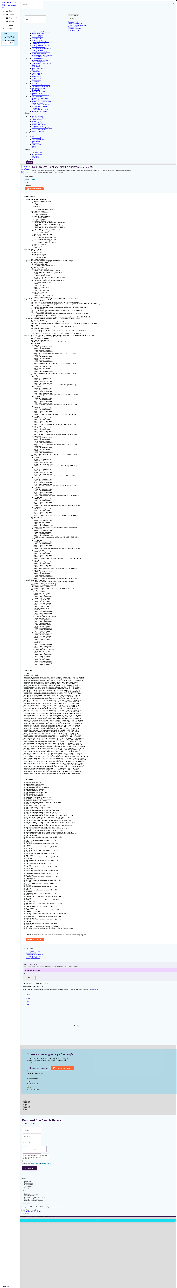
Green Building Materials (39, 62)
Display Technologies (38, 33)
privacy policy (94, 989)
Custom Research (29, 1195)
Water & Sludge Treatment (39, 111)
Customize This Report (40, 1068)
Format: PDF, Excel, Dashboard (34, 954)
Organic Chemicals (37, 103)
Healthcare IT (36, 75)
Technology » (36, 83)
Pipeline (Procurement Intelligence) (34, 1197)
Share (28, 995)
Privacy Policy (34, 1163)
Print (27, 1004)
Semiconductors (36, 38)
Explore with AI (8, 43)
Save (27, 1001)
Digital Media (36, 90)
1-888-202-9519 (37, 1211)
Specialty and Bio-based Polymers (42, 48)
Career (33, 148)
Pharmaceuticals (36, 80)
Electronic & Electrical (74, 28)
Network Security (37, 93)
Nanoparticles (36, 65)
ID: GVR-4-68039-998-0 (33, 951)
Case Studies (35, 156)
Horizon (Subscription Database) (33, 1200)
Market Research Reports (39, 124)
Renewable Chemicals (38, 47)
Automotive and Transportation (41, 85)
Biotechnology (36, 71)
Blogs (33, 159)
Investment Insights (37, 123)
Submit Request (29, 1168)
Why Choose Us (36, 138)
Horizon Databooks (37, 121)
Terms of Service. (46, 1163)
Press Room (35, 157)
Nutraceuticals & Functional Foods (42, 55)
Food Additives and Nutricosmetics (42, 45)
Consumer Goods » (73, 22)
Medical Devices (36, 76)
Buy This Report (30, 978)
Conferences (35, 143)
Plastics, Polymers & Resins (40, 109)
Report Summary (29, 176)
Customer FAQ (28, 1181)
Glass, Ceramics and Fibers (39, 68)
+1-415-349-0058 (26, 1211)
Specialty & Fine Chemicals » (40, 42)
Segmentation (28, 182)
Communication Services (39, 88)
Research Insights (37, 152)
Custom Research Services (39, 118)
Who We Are (35, 136)
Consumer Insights (37, 119)
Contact (34, 146)
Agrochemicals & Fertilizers (40, 98)
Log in (29, 161)
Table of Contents (30, 179)
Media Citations (36, 144)
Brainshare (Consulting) (31, 1194)
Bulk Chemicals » (37, 96)
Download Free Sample (35, 188)
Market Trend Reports (38, 126)
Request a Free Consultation (35, 939)
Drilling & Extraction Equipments (41, 101)
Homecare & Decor (74, 30)
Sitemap (26, 1188)
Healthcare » (35, 70)
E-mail (28, 998)
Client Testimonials (37, 141)
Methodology (28, 185)
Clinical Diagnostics (37, 73)
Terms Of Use (28, 1186)
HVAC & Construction (38, 91)
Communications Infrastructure (41, 86)
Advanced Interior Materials (40, 60)
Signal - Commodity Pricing (40, 129)
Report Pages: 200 (31, 953)
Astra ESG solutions (38, 131)
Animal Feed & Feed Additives (41, 52)
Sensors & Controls (37, 40)
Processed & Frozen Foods (39, 57)
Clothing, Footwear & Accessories (78, 25)
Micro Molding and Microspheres (41, 63)
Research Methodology (38, 139)
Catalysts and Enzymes (38, 43)
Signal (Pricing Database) (31, 1199)
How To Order (28, 1183)
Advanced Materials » (38, 58)
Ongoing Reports (37, 154)
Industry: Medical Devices (33, 958)
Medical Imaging (36, 78)
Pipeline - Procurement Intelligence (42, 128)
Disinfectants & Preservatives (40, 100)
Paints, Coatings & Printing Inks (41, 105)
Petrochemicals (36, 108)
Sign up (29, 162)
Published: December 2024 (33, 956)
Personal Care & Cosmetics (40, 106)
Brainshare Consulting (38, 116)
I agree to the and (37, 1163)
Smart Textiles (36, 66)
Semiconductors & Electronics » (41, 32)
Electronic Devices (37, 37)
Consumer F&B (72, 27)
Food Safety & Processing (39, 53)
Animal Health (36, 81)
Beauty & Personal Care (75, 23)
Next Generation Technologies (40, 95)
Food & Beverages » (38, 50)
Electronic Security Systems (40, 35)
